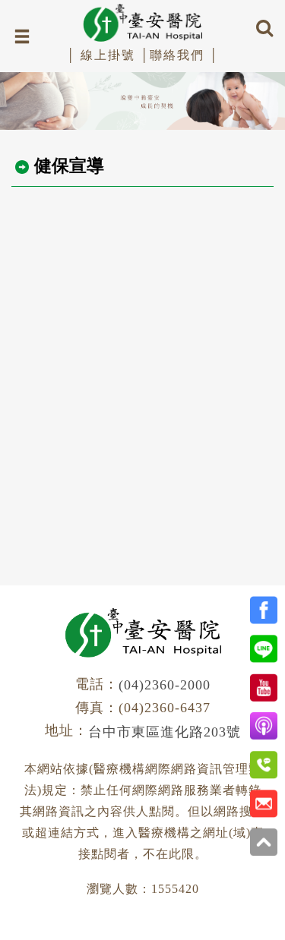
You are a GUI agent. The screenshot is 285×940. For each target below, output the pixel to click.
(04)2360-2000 (165, 684)
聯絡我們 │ (184, 55)
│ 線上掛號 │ (108, 55)
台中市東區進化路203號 (164, 732)
